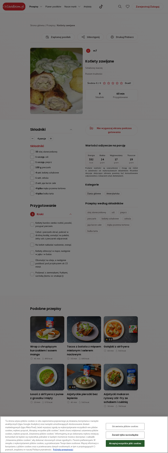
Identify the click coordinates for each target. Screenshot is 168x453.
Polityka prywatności (63, 449)
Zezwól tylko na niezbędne (125, 435)
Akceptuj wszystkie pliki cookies (125, 443)
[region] (84, 434)
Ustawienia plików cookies (125, 426)
